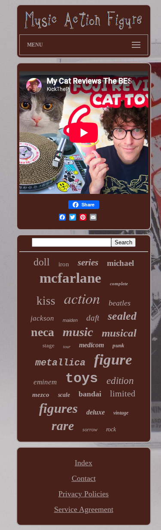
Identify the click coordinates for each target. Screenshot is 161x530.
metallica (60, 363)
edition (120, 380)
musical (119, 333)
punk (118, 345)
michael (120, 263)
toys (81, 379)
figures (58, 408)
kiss (45, 300)
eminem (45, 382)
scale (64, 395)
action (82, 298)
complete (119, 283)
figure (113, 359)
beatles (120, 303)
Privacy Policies (83, 493)
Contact (84, 478)
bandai (90, 394)
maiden (70, 320)
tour (66, 346)
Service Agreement (83, 509)
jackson (42, 318)
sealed (122, 316)
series (88, 262)
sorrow (89, 430)
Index (83, 462)
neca (42, 332)
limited (122, 393)
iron (63, 264)
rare (63, 425)
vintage (120, 413)
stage (49, 345)
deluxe (95, 412)
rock (111, 429)
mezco (40, 394)
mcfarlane (70, 278)
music (78, 332)
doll (41, 262)
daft (92, 317)
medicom (91, 345)
